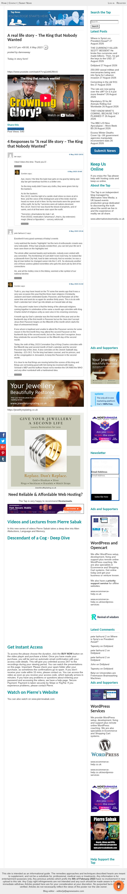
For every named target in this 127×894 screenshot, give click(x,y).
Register (121, 3)
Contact (13, 3)
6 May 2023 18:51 (76, 154)
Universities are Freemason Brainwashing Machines (104, 676)
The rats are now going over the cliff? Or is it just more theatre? (103, 92)
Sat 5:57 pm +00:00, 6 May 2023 (25, 47)
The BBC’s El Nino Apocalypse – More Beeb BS (104, 126)
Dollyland (95, 65)
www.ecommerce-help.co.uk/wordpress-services (102, 602)
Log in (111, 3)
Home (4, 3)
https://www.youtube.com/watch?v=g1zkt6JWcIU (32, 71)
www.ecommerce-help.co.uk (100, 592)
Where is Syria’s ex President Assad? (101, 39)
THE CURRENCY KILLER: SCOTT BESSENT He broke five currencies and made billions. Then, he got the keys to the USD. (105, 53)
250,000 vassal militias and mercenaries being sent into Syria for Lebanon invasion (105, 73)
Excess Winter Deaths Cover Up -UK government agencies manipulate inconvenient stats (104, 136)
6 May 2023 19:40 (75, 171)
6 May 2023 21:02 (76, 284)
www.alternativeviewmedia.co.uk (107, 218)
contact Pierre (45, 685)
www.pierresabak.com (43, 699)
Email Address (99, 472)
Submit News (25, 3)
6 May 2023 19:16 (76, 231)
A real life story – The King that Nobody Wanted (42, 37)
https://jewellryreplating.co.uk (22, 409)
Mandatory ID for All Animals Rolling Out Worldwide (101, 104)
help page (62, 680)
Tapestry (95, 646)
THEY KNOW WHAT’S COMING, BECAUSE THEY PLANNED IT (105, 113)
